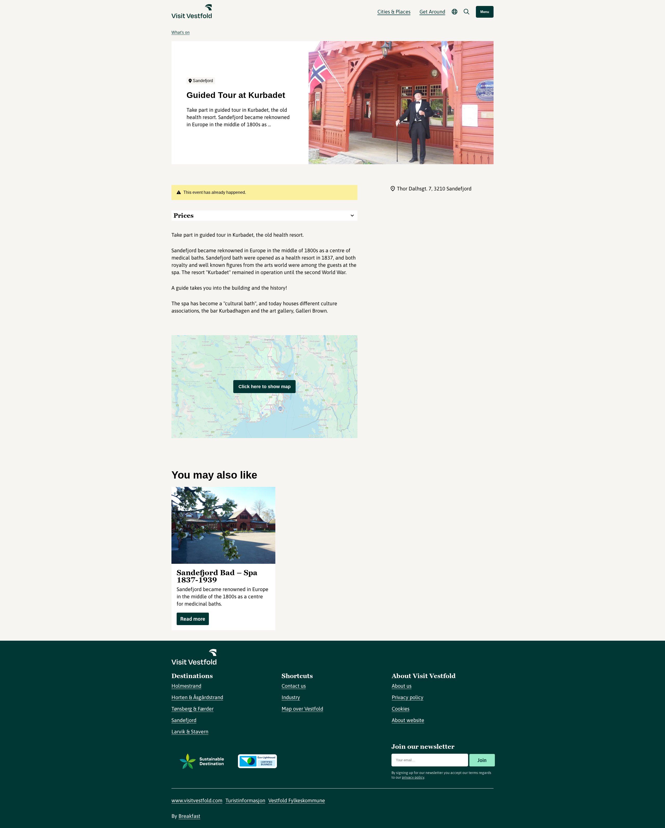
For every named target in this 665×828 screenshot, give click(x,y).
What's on (180, 32)
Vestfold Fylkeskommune (296, 800)
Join (482, 760)
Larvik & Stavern (189, 731)
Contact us (294, 686)
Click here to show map (264, 386)
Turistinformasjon (245, 800)
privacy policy (413, 777)
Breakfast (189, 816)
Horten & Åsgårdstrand (197, 697)
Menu (484, 12)
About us (401, 686)
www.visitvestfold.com (196, 800)
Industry (291, 697)
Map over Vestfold (302, 709)
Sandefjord (183, 720)
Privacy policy (407, 697)
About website (408, 720)
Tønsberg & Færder (192, 709)
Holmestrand (186, 686)
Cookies (400, 709)
